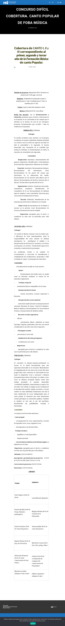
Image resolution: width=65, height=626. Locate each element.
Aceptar (33, 623)
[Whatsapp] (58, 2)
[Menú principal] (52, 2)
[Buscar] (49, 2)
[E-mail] (60, 2)
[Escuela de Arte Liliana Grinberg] (9, 2)
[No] (63, 621)
